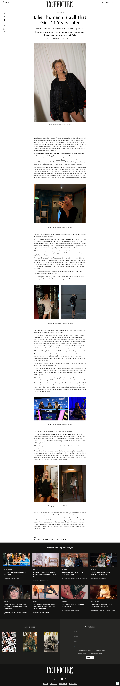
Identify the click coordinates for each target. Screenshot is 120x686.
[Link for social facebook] (58, 679)
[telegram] (4, 32)
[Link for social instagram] (62, 679)
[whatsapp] (4, 29)
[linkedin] (4, 23)
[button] (58, 642)
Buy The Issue (106, 2)
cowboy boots (60, 160)
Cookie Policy (73, 683)
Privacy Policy (98, 653)
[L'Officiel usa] (60, 4)
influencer (52, 539)
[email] (4, 14)
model (59, 539)
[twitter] (4, 26)
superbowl (37, 539)
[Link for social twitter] (54, 679)
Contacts (45, 683)
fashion (45, 539)
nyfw (65, 539)
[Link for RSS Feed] (65, 679)
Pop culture (60, 12)
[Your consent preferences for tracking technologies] (117, 683)
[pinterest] (4, 20)
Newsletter (53, 683)
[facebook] (4, 17)
